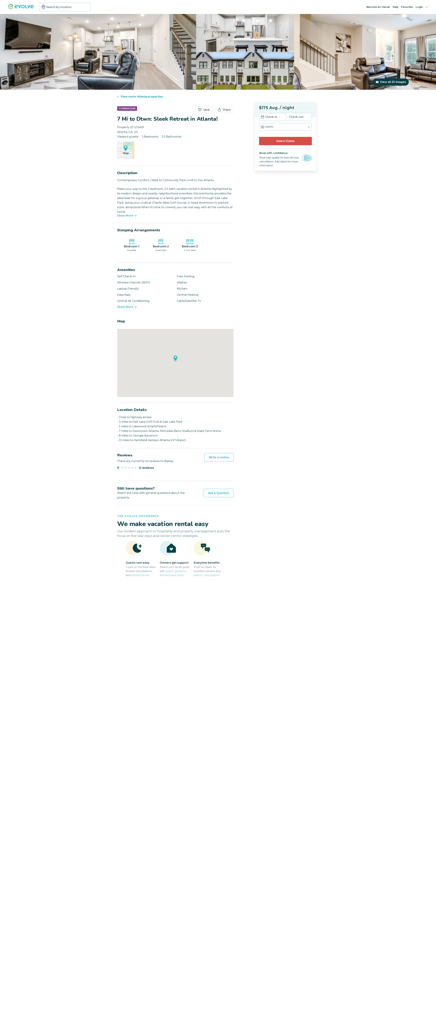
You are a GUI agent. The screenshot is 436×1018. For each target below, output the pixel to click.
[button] (285, 127)
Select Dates (285, 141)
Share (227, 109)
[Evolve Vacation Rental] (21, 8)
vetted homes (140, 575)
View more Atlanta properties (142, 96)
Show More (125, 215)
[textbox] (65, 7)
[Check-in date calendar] (262, 117)
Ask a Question (218, 493)
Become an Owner (378, 7)
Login (419, 7)
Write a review (219, 457)
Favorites (407, 7)
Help (396, 7)
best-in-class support (207, 575)
